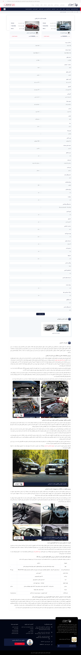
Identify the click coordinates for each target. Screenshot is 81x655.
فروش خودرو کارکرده (15, 633)
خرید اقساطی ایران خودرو (60, 360)
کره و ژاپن (53, 9)
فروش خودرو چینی (15, 631)
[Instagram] (58, 645)
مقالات (41, 5)
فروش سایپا (16, 628)
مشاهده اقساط (46, 36)
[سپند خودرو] (73, 5)
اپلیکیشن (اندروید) (29, 9)
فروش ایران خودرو (15, 627)
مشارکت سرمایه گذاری (29, 633)
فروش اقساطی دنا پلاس (31, 32)
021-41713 (20, 643)
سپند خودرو (75, 12)
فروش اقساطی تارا (64, 32)
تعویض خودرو (35, 9)
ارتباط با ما (37, 5)
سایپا (64, 9)
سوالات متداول (50, 5)
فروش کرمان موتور (15, 630)
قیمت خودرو (41, 9)
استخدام (45, 5)
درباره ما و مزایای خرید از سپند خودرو (27, 627)
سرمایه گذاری (56, 5)
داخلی (61, 9)
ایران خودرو (68, 9)
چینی (57, 9)
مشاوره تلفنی (62, 5)
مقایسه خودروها (69, 12)
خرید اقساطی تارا (37, 551)
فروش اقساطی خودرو (74, 9)
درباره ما (33, 5)
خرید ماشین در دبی (47, 9)
